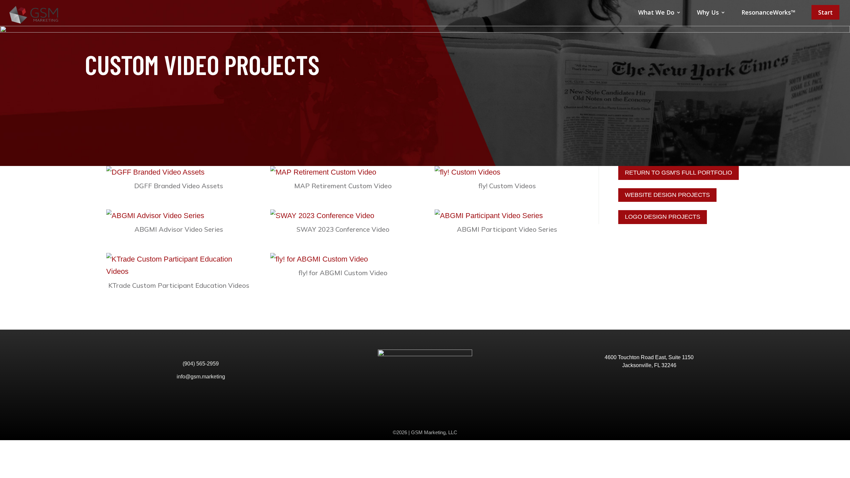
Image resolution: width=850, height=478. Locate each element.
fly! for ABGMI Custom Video (342, 273)
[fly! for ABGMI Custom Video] (342, 259)
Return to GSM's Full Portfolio (678, 172)
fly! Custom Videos (507, 186)
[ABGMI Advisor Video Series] (178, 215)
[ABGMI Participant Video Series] (507, 215)
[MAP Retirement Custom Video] (342, 172)
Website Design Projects (667, 195)
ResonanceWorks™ (768, 12)
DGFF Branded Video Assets (178, 186)
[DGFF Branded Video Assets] (178, 172)
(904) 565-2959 (201, 363)
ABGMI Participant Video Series (507, 229)
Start (825, 12)
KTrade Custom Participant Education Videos (178, 285)
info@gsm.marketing (201, 376)
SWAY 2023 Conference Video (343, 229)
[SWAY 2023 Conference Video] (342, 215)
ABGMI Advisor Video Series (178, 229)
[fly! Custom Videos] (507, 172)
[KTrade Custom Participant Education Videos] (178, 265)
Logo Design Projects (662, 216)
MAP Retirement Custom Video (343, 186)
